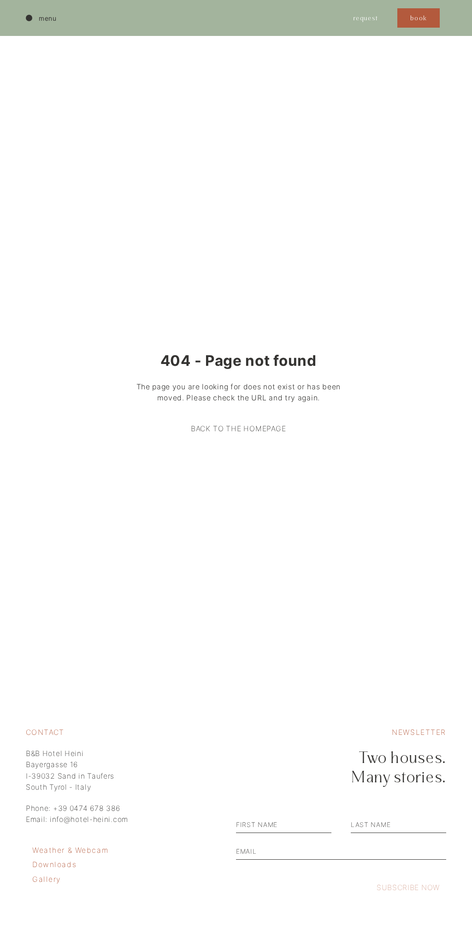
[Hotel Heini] (231, 18)
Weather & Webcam (70, 850)
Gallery (46, 879)
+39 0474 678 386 (86, 808)
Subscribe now (408, 887)
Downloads (54, 864)
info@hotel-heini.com (89, 819)
